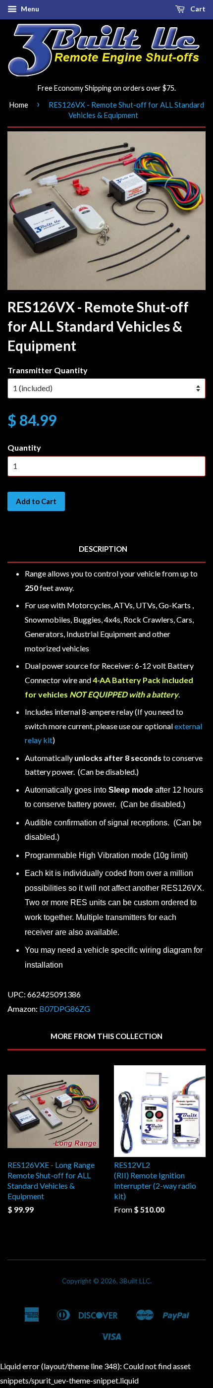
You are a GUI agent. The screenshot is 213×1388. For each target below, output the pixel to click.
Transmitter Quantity (47, 370)
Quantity (24, 447)
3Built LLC (134, 1281)
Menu (29, 8)
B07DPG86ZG (64, 1008)
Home (18, 104)
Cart (197, 8)
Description (103, 548)
